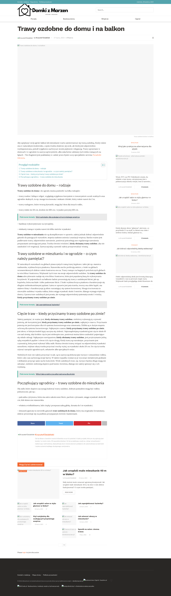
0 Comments (144, 187)
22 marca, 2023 (83, 506)
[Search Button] (152, 10)
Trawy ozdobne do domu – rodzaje (33, 168)
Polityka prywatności (45, 2)
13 (90, 478)
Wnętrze (104, 19)
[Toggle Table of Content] (102, 165)
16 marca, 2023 (83, 522)
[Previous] (60, 545)
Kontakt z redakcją (23, 2)
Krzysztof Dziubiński (43, 38)
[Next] (64, 545)
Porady (34, 19)
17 (46, 509)
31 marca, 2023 (83, 478)
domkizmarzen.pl (78, 581)
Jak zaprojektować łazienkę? (90, 503)
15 (89, 534)
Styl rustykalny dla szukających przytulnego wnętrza (43, 518)
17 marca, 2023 (59, 38)
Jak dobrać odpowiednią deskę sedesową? (135, 248)
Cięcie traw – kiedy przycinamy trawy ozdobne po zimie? (41, 174)
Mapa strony (34, 2)
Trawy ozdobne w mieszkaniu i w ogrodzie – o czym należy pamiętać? (46, 171)
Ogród (137, 19)
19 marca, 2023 (38, 524)
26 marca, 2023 (38, 509)
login (24, 552)
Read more (69, 492)
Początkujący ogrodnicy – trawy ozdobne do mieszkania (41, 177)
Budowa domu (69, 19)
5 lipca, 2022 (82, 534)
